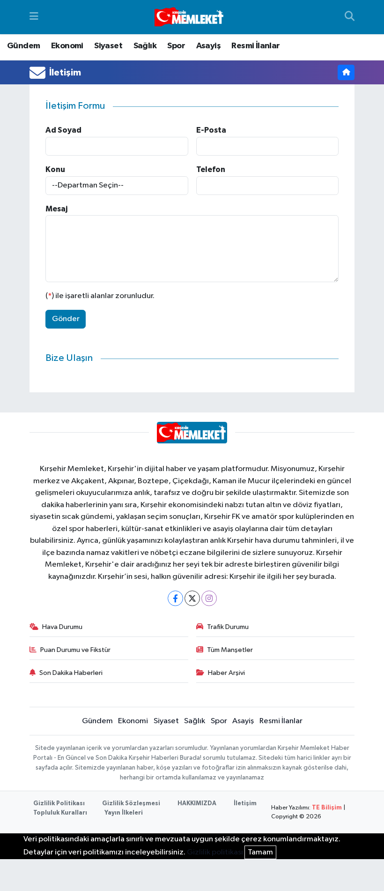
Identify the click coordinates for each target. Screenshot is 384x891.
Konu (55, 169)
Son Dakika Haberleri (71, 672)
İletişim (245, 804)
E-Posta (211, 130)
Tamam (260, 852)
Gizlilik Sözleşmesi (131, 804)
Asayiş (208, 46)
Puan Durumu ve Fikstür (75, 649)
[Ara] (349, 17)
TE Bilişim (327, 808)
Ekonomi (67, 46)
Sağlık (144, 46)
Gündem (23, 46)
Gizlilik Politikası (59, 804)
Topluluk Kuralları (60, 813)
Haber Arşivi (226, 672)
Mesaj (56, 209)
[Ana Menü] (34, 17)
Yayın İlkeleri (123, 813)
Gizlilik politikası (215, 852)
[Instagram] (209, 598)
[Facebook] (175, 598)
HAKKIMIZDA (196, 804)
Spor (176, 46)
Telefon (210, 169)
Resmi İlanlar (255, 46)
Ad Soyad (63, 130)
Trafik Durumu (228, 626)
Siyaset (108, 46)
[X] (192, 598)
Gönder (66, 319)
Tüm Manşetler (230, 649)
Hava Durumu (62, 626)
